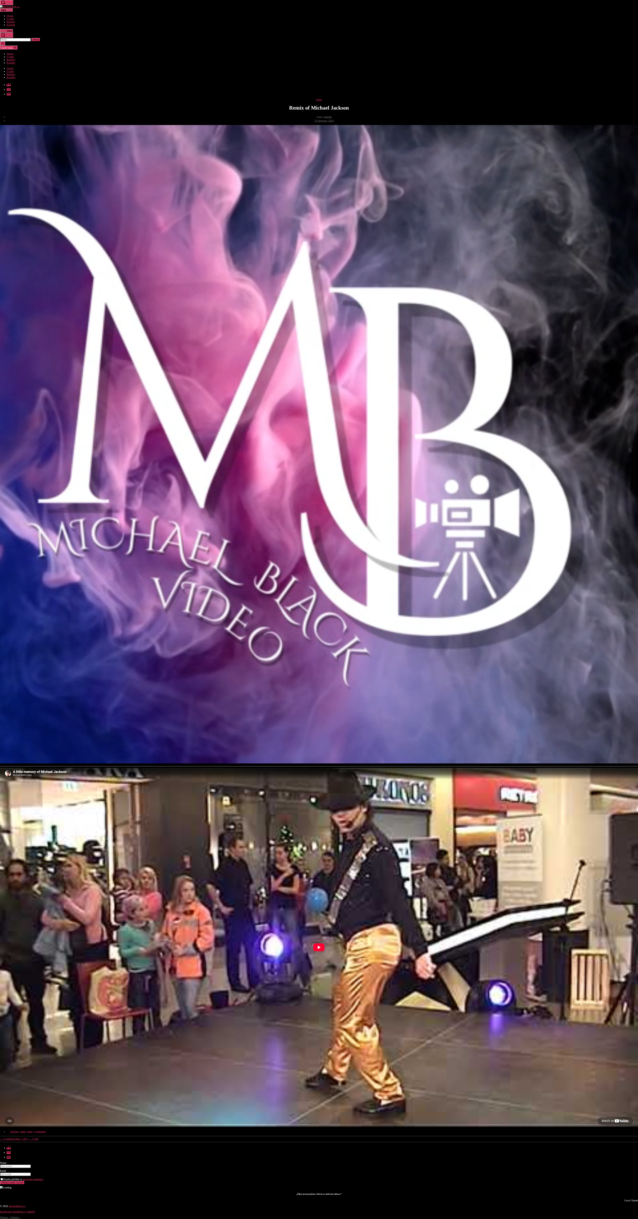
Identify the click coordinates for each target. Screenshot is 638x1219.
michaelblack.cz (17, 1206)
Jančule (328, 117)
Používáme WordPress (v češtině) (17, 1211)
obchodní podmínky (33, 1179)
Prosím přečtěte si (23, 1179)
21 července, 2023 (324, 120)
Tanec (319, 99)
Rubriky (11, 21)
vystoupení (40, 1131)
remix (23, 1131)
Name (3, 1162)
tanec (30, 1131)
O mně (10, 18)
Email (3, 1170)
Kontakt (11, 24)
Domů (10, 15)
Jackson (14, 1131)
